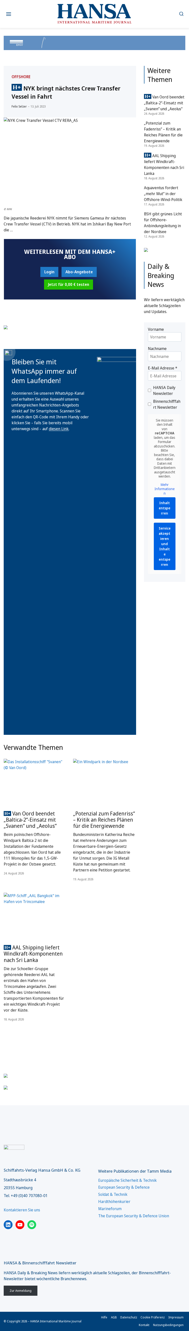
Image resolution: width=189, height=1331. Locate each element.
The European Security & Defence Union (133, 1216)
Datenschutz (128, 1317)
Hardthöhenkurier (114, 1201)
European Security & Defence (124, 1187)
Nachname (157, 348)
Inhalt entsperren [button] (164, 508)
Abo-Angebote (79, 272)
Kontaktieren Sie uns (22, 1210)
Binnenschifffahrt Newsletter (166, 404)
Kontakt (144, 1325)
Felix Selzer (19, 106)
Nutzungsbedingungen (168, 1325)
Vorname (156, 329)
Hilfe (104, 1317)
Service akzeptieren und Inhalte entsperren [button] (165, 546)
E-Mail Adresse (162, 368)
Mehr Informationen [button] (165, 489)
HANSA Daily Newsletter (164, 390)
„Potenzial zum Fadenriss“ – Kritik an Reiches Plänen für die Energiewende (104, 819)
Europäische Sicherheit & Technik (127, 1180)
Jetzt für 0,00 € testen (68, 284)
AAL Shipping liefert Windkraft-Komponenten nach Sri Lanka (33, 953)
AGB (114, 1317)
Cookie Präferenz (153, 1317)
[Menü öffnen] (9, 14)
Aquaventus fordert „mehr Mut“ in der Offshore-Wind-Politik (163, 193)
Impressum (176, 1317)
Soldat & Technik (112, 1194)
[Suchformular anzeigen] (181, 14)
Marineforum (110, 1208)
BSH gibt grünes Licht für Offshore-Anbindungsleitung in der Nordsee (163, 222)
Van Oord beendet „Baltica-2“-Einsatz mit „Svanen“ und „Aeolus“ (30, 819)
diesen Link (59, 428)
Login (49, 272)
